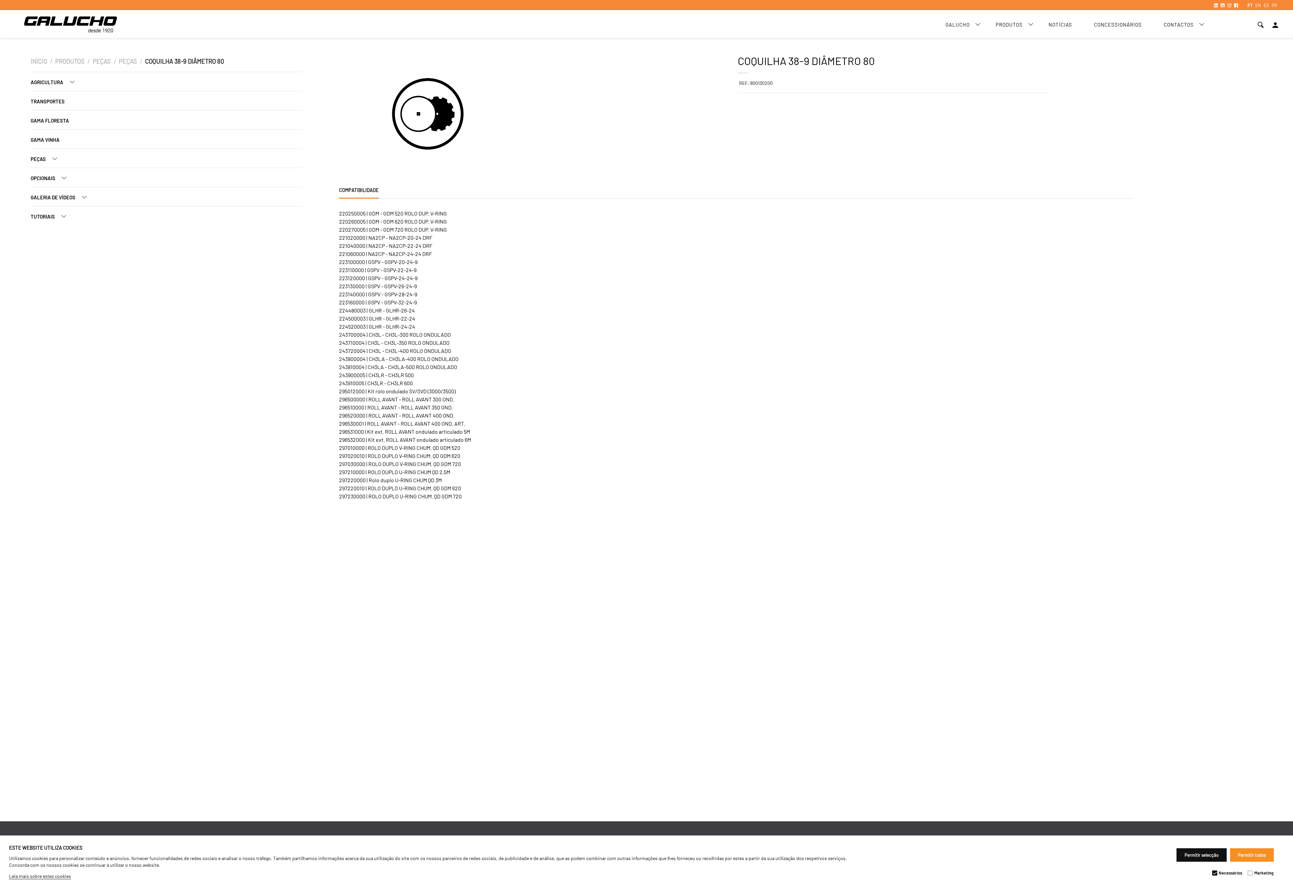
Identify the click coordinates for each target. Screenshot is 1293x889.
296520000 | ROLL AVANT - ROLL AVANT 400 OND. (397, 415)
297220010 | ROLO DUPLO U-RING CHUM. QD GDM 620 (400, 488)
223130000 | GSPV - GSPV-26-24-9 (378, 286)
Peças (102, 61)
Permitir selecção (1202, 855)
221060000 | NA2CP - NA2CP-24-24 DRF (385, 254)
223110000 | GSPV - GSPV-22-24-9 (378, 270)
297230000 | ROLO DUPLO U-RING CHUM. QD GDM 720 (400, 496)
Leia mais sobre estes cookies (40, 876)
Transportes (48, 101)
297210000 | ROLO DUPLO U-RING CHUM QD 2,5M (394, 472)
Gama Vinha (45, 140)
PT (1250, 5)
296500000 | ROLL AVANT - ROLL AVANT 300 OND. (396, 399)
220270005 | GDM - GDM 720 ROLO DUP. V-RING (393, 229)
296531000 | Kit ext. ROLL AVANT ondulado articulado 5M (404, 431)
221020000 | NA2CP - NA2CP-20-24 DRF (385, 237)
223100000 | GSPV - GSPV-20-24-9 (378, 262)
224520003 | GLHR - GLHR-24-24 (377, 326)
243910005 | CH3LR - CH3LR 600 (376, 383)
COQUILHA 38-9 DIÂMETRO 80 (184, 61)
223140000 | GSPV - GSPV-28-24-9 (378, 294)
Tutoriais (43, 216)
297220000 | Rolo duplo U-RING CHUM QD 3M (390, 480)
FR (1274, 5)
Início (39, 61)
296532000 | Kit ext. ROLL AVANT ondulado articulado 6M (405, 439)
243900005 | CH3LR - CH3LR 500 (376, 375)
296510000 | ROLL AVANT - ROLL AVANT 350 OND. (396, 407)
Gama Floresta (50, 121)
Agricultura (47, 82)
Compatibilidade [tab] (359, 190)
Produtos (1009, 25)
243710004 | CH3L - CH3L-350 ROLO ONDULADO (394, 342)
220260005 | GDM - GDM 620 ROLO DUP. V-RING (393, 221)
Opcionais (43, 178)
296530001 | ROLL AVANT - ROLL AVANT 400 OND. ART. (402, 423)
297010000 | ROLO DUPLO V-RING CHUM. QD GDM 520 (399, 447)
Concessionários (1118, 25)
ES (1266, 5)
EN (1258, 5)
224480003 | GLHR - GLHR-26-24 (377, 310)
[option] (419, 115)
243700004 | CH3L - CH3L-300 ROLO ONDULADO (395, 334)
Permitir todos (1252, 855)
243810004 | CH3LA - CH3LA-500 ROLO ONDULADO (398, 367)
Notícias (1060, 25)
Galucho (958, 25)
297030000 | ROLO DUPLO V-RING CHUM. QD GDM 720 (400, 464)
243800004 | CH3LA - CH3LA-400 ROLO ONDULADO (399, 359)
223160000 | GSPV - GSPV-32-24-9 (378, 302)
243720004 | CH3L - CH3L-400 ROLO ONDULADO (395, 351)
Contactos (1179, 25)
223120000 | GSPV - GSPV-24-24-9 (378, 278)
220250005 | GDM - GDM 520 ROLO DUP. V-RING (393, 213)
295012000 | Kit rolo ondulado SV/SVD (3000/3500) (397, 391)
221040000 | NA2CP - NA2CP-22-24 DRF (385, 245)
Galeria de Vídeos (53, 197)
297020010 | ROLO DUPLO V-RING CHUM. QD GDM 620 (399, 456)
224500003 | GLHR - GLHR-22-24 (377, 318)
